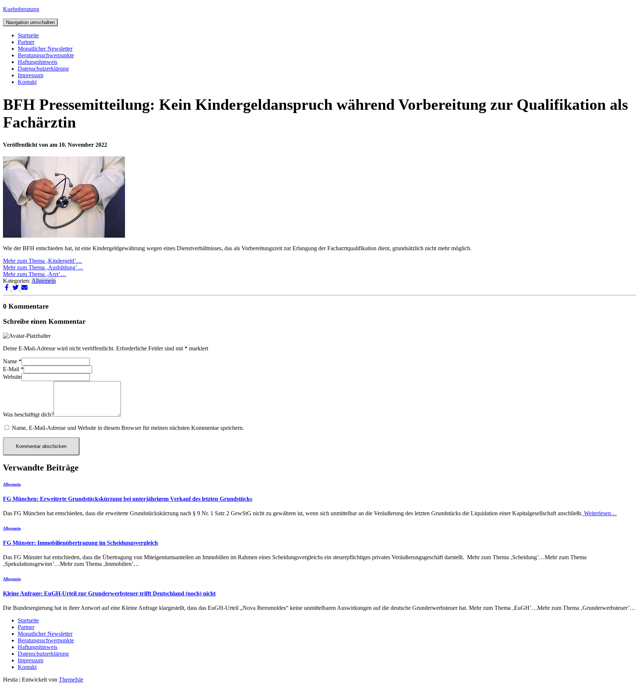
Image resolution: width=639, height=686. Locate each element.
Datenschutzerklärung (43, 68)
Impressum (30, 75)
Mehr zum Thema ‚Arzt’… (34, 274)
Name (12, 361)
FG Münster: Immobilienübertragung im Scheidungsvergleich (80, 543)
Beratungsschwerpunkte (46, 55)
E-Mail (13, 369)
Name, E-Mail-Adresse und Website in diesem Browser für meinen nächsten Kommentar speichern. (128, 428)
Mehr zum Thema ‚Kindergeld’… (42, 261)
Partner (26, 42)
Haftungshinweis (37, 62)
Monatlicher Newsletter (45, 48)
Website (12, 377)
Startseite (28, 35)
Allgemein (43, 281)
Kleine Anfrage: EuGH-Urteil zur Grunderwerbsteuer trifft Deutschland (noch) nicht (109, 593)
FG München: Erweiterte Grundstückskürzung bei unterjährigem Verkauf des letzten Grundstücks (127, 499)
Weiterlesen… (599, 513)
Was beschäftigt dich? (28, 414)
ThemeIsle (71, 679)
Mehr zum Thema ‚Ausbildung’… (43, 267)
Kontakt (27, 82)
